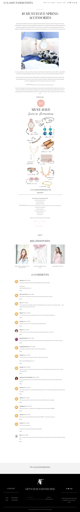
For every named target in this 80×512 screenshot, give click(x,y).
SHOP (7, 500)
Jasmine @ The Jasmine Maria (26, 377)
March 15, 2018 (28, 406)
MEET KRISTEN (14, 497)
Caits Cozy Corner (23, 294)
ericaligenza (22, 406)
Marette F (22, 313)
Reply (21, 290)
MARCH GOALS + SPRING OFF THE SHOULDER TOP (22, 267)
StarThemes (50, 509)
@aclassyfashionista (42, 467)
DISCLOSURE (15, 500)
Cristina (21, 423)
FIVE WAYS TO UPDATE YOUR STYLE (40, 267)
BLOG (7, 497)
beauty (54, 2)
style (49, 2)
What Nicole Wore (23, 338)
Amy (20, 302)
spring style (40, 9)
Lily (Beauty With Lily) (24, 346)
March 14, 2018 (27, 280)
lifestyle (59, 2)
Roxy (20, 435)
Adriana (21, 398)
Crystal (21, 330)
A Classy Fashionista (18, 3)
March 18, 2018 (25, 435)
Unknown (22, 280)
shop (64, 2)
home (44, 2)
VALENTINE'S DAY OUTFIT (58, 266)
